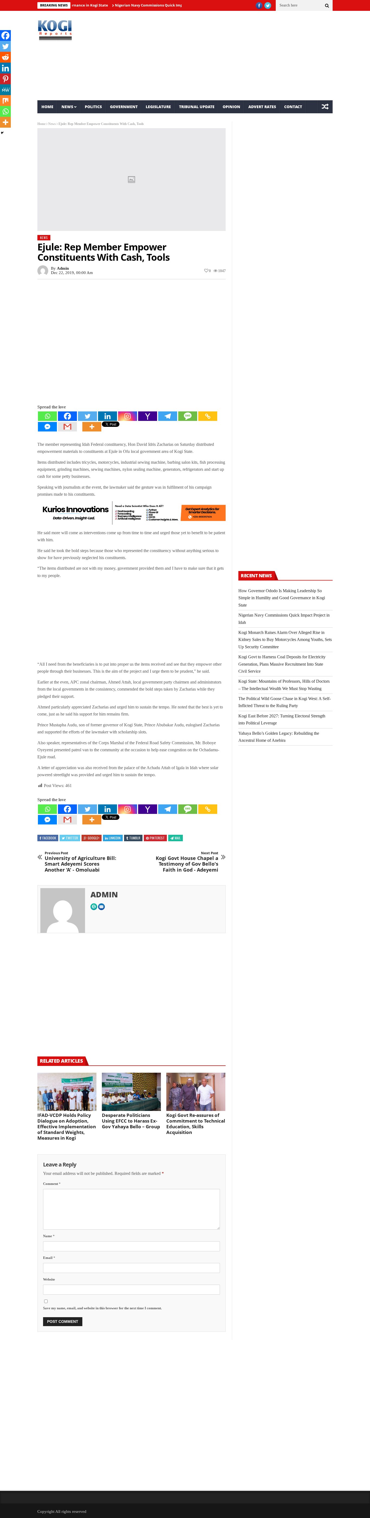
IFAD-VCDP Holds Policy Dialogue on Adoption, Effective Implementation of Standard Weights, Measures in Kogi (66, 1126)
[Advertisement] (235, 56)
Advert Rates (262, 106)
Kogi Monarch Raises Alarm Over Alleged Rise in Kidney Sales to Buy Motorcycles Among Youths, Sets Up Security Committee (285, 639)
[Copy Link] (207, 416)
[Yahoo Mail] (147, 416)
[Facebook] (67, 416)
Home (47, 106)
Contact (293, 106)
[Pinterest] (5, 78)
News (67, 106)
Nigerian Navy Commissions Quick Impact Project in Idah (143, 5)
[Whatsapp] (47, 416)
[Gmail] (67, 426)
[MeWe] (5, 89)
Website (49, 1279)
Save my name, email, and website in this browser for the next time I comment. (102, 1308)
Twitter (72, 838)
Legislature (158, 106)
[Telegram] (167, 416)
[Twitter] (87, 416)
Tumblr (134, 838)
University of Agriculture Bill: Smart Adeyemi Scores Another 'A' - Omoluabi (80, 862)
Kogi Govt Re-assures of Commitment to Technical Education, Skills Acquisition (195, 1123)
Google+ (93, 838)
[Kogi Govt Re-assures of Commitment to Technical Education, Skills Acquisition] (195, 1092)
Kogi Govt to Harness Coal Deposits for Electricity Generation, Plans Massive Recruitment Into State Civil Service (282, 664)
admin (63, 268)
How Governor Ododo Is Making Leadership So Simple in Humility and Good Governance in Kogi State (281, 597)
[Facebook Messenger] (47, 426)
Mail (178, 838)
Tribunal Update (197, 106)
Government (124, 106)
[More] (91, 426)
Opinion (231, 106)
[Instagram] (127, 416)
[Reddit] (5, 57)
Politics (93, 106)
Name (49, 1236)
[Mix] (5, 100)
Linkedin (115, 838)
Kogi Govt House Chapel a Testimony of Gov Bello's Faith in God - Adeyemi (187, 862)
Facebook (49, 838)
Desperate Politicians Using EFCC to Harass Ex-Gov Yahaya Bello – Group (131, 1121)
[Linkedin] (107, 416)
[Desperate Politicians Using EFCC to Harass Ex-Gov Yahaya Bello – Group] (131, 1092)
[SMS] (187, 416)
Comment (52, 1184)
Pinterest (157, 838)
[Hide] (2, 133)
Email (49, 1258)
